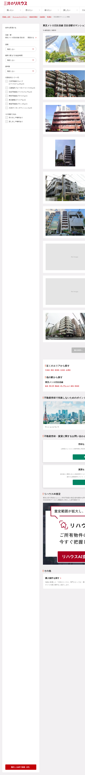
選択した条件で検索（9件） (21, 767)
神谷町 (77, 386)
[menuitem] (13, 10)
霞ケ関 (51, 386)
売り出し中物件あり (16, 117)
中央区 (47, 370)
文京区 (62, 370)
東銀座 (57, 386)
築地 (72, 386)
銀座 (46, 386)
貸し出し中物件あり (16, 121)
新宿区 (57, 370)
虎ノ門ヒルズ (65, 386)
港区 (52, 370)
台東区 (68, 370)
